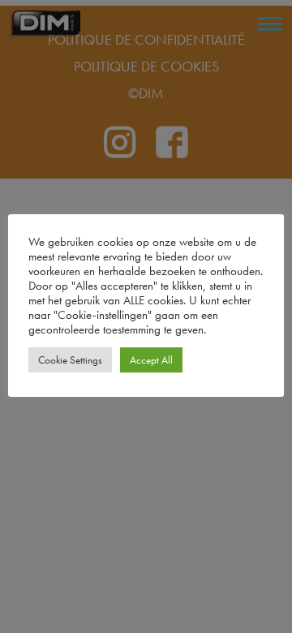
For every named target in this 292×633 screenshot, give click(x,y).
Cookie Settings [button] (70, 360)
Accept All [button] (151, 360)
